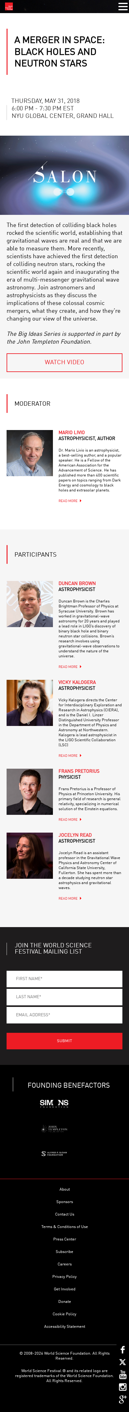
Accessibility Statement (64, 1327)
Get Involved (64, 1289)
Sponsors (64, 1202)
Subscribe (64, 1252)
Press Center (64, 1239)
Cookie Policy (64, 1314)
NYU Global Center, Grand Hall (63, 116)
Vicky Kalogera (77, 685)
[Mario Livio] (30, 453)
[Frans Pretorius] (30, 792)
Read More (68, 501)
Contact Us (64, 1214)
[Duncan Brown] (30, 604)
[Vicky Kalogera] (30, 703)
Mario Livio (87, 436)
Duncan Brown (77, 587)
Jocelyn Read (77, 838)
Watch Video (64, 363)
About (64, 1189)
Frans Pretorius (79, 774)
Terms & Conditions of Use (64, 1227)
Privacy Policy (64, 1277)
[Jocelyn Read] (30, 856)
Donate (64, 1302)
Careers (65, 1264)
